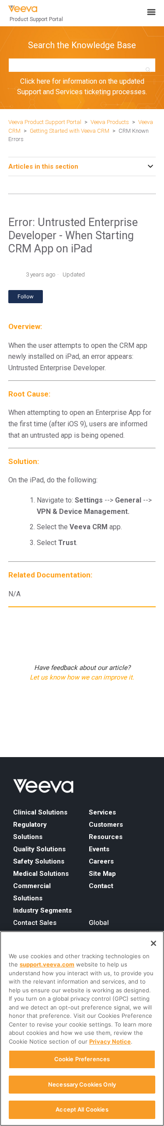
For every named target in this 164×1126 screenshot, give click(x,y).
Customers (106, 825)
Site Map (102, 874)
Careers (101, 861)
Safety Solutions (38, 861)
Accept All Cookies (82, 1109)
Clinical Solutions (40, 812)
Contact (101, 886)
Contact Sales (34, 923)
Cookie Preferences (82, 1058)
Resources (105, 837)
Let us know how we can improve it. (82, 677)
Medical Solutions (41, 874)
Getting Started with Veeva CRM (70, 130)
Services (102, 812)
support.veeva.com (47, 964)
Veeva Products (110, 122)
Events (99, 849)
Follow (25, 296)
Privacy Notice (110, 1041)
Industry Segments (42, 910)
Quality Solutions (39, 849)
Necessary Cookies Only (82, 1084)
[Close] (153, 943)
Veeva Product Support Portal (44, 122)
